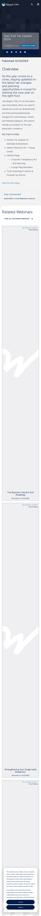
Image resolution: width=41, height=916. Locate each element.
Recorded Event (30, 228)
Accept (20, 902)
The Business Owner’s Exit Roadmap (20, 493)
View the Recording (10, 183)
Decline (20, 907)
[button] (7, 52)
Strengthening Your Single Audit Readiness (20, 770)
